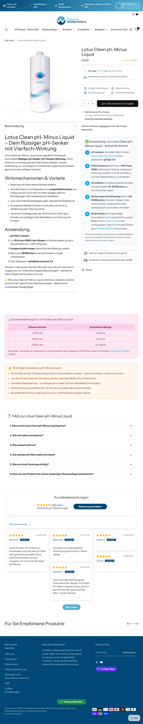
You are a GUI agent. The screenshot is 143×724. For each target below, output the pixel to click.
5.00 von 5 (57, 504)
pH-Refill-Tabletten (105, 228)
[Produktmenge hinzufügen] (92, 103)
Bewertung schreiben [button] (90, 506)
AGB (7, 683)
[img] (16, 535)
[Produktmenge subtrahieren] (84, 103)
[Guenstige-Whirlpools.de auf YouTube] (137, 14)
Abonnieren (129, 652)
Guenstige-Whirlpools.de (33, 708)
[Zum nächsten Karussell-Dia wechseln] (136, 623)
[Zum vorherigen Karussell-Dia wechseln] (129, 623)
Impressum (11, 659)
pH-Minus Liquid (112, 221)
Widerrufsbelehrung (15, 669)
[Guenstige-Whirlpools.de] (71, 20)
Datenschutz (11, 664)
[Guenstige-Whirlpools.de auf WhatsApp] (133, 14)
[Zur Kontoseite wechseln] (131, 29)
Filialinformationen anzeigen (98, 119)
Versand (103, 126)
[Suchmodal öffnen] (6, 29)
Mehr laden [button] (71, 607)
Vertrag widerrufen (71, 701)
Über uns (9, 653)
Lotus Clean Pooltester (103, 155)
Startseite (9, 40)
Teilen (88, 269)
